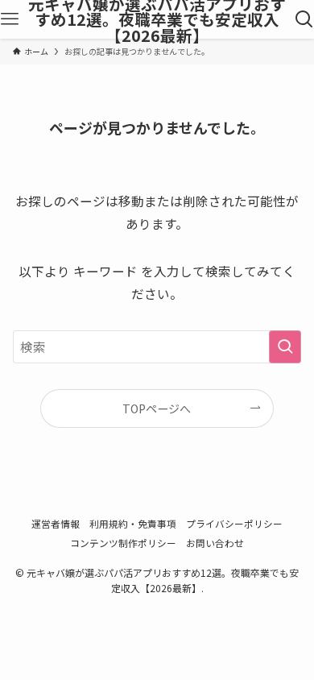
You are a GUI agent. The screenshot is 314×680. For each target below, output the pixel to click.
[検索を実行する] (285, 346)
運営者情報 (55, 523)
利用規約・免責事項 (132, 523)
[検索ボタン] (304, 19)
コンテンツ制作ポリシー (123, 542)
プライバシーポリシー (234, 523)
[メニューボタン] (9, 19)
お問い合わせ (215, 542)
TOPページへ (156, 408)
